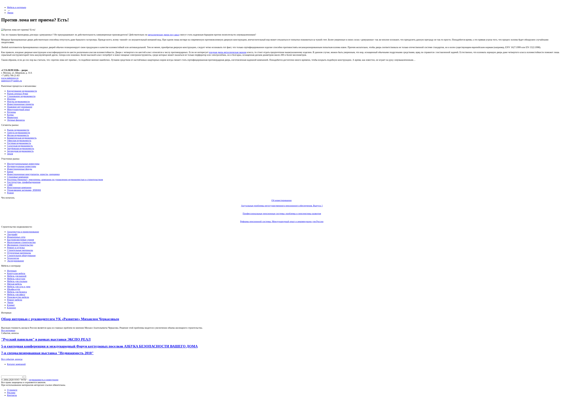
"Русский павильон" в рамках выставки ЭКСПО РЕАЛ (46, 339)
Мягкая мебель (14, 284)
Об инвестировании (281, 200)
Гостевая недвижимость (19, 143)
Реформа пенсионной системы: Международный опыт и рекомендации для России (281, 221)
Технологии (13, 258)
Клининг (11, 307)
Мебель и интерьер (16, 7)
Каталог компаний (16, 364)
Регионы (11, 112)
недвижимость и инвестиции (43, 379)
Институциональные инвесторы (23, 163)
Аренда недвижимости (18, 132)
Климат (11, 305)
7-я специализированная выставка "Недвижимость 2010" (47, 353)
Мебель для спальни (17, 281)
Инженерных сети (16, 237)
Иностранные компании (19, 187)
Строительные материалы (20, 250)
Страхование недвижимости (21, 96)
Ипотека (11, 99)
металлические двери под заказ (163, 34)
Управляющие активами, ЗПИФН (24, 190)
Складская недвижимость (20, 146)
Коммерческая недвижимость (22, 138)
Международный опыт (18, 109)
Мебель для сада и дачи (18, 286)
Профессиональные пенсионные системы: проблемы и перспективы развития (282, 213)
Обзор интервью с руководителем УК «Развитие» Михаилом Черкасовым (60, 319)
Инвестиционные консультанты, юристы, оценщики (33, 174)
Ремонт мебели (14, 300)
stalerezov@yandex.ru (11, 80)
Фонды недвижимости (18, 101)
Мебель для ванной (16, 276)
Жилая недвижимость (18, 135)
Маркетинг (12, 117)
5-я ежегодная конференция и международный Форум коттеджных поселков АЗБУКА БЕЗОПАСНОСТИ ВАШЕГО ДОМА (99, 346)
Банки (10, 171)
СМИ (9, 185)
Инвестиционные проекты (20, 104)
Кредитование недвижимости (22, 91)
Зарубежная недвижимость (20, 148)
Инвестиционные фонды (19, 169)
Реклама (11, 392)
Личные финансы (16, 120)
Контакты (12, 395)
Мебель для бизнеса (17, 292)
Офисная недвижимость (19, 140)
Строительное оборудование (21, 255)
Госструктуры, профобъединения (23, 182)
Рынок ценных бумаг (17, 93)
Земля (10, 154)
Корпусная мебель (16, 273)
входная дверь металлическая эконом (227, 52)
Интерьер (12, 271)
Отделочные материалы (19, 253)
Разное (10, 193)
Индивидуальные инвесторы (21, 166)
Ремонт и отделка (16, 247)
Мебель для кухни (16, 278)
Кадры (10, 114)
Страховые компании (17, 177)
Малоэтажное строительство (21, 242)
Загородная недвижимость (20, 151)
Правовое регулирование (19, 107)
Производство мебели (18, 297)
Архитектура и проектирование (23, 232)
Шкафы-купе (13, 289)
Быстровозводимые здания (20, 239)
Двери (10, 12)
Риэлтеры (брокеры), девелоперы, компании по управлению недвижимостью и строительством (55, 179)
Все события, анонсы (11, 359)
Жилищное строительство (20, 245)
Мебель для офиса (16, 294)
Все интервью (8, 330)
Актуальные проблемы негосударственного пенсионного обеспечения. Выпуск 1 (282, 205)
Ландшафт (12, 234)
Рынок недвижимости (18, 130)
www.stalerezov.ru (9, 78)
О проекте (12, 390)
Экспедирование (15, 261)
